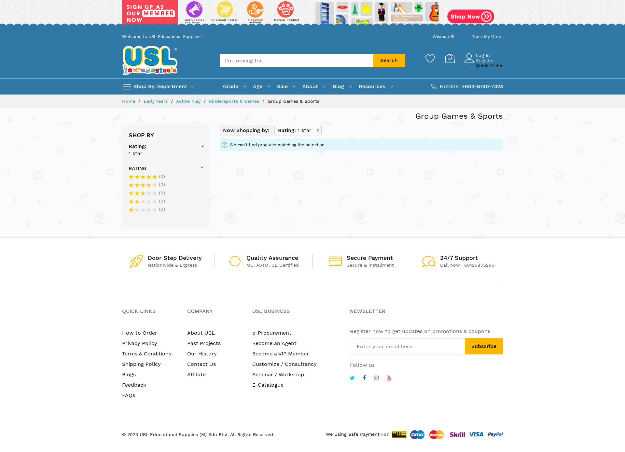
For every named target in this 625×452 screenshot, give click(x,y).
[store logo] (149, 60)
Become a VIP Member (280, 354)
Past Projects (204, 343)
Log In (483, 55)
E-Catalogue (268, 385)
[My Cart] (450, 58)
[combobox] (296, 60)
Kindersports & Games (235, 101)
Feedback (134, 385)
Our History (202, 354)
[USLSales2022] (312, 15)
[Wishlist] (430, 58)
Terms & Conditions (146, 354)
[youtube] (389, 379)
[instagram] (376, 379)
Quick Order (489, 65)
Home (129, 101)
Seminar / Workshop (278, 374)
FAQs (128, 395)
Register (485, 60)
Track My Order (487, 36)
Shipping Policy (141, 364)
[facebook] (364, 379)
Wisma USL (444, 36)
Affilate (196, 374)
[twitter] (352, 379)
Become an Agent (274, 343)
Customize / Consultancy (284, 364)
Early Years (156, 101)
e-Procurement (271, 333)
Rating (137, 168)
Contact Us (201, 364)
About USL (201, 333)
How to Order (139, 333)
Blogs (129, 374)
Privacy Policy (139, 343)
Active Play (189, 101)
